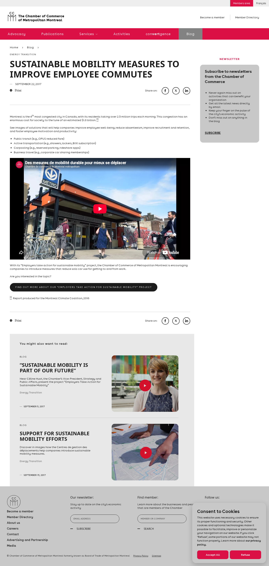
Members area (241, 3)
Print (17, 90)
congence (158, 34)
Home (14, 47)
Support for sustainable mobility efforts (54, 436)
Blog (190, 34)
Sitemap (156, 555)
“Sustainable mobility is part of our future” (54, 367)
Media (11, 545)
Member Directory (247, 17)
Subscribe (213, 133)
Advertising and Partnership (27, 540)
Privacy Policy (140, 555)
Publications (52, 34)
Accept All (213, 555)
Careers (13, 528)
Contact (13, 534)
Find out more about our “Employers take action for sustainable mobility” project (83, 287)
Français (261, 3)
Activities (121, 34)
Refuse (245, 555)
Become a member (212, 17)
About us (13, 523)
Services (87, 34)
